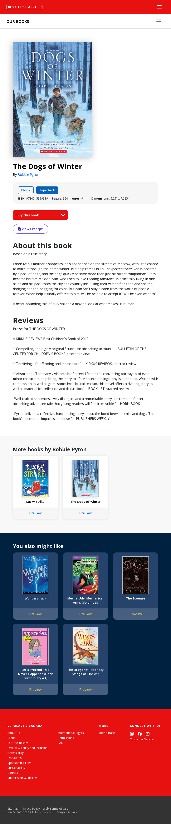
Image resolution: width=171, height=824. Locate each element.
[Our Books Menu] (159, 21)
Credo (12, 738)
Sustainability (16, 768)
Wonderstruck (35, 598)
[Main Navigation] (159, 7)
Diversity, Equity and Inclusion (28, 748)
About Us (14, 733)
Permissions (66, 738)
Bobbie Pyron (28, 174)
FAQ (60, 743)
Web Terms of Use (55, 808)
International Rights (71, 733)
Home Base (107, 733)
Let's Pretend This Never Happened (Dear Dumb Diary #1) (35, 674)
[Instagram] (132, 733)
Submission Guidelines (23, 778)
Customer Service (142, 739)
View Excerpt (32, 229)
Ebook (25, 190)
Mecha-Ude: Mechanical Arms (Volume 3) (85, 600)
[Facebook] (140, 733)
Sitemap (13, 808)
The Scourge (135, 598)
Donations (15, 758)
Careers (13, 773)
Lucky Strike (35, 501)
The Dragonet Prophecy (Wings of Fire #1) (85, 672)
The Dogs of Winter (85, 501)
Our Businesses (18, 743)
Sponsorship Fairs (19, 763)
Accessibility (16, 753)
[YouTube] (148, 733)
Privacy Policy (30, 808)
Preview (35, 513)
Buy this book (28, 215)
